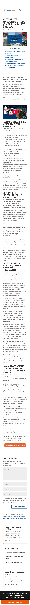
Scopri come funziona (11, 584)
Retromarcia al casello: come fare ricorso (14, 557)
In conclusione (10, 68)
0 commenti (20, 30)
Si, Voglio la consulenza (15, 445)
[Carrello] (19, 10)
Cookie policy (19, 595)
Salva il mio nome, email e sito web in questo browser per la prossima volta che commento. (14, 500)
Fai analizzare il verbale (12, 541)
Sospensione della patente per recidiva (15, 552)
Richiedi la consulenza (15, 602)
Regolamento (9, 597)
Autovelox (13, 30)
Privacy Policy (10, 595)
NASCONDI (17, 48)
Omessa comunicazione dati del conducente (14, 562)
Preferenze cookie (19, 597)
